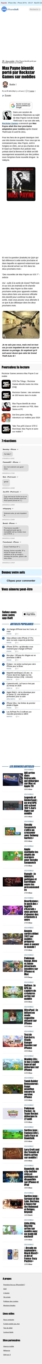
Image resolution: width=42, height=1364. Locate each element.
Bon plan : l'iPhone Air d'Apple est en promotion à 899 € (21, 656)
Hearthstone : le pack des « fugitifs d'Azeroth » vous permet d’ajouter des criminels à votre (31, 910)
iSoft (4, 1289)
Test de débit (7, 1328)
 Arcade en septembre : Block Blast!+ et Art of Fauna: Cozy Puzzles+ (31, 1255)
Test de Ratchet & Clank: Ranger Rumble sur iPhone (30, 1041)
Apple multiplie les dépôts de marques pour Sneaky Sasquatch (31, 856)
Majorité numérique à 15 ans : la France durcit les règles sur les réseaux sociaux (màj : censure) (19, 675)
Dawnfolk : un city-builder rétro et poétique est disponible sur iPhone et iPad (31, 1176)
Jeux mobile (10, 61)
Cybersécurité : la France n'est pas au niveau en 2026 (21, 685)
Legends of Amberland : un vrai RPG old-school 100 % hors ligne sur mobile (30, 805)
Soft (12, 9)
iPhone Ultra (12, 3)
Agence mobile (8, 1346)
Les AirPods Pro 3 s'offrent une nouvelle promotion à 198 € (19, 713)
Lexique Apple (8, 1332)
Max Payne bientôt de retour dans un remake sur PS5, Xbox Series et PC (25, 406)
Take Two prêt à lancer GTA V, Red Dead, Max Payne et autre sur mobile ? (25, 429)
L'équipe (6, 1293)
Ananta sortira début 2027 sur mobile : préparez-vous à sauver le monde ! (31, 939)
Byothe (12, 84)
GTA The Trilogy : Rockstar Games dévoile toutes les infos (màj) (25, 384)
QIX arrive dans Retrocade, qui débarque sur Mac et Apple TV (31, 780)
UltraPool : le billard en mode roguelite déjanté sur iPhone (31, 1017)
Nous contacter (8, 1320)
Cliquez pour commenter (21, 580)
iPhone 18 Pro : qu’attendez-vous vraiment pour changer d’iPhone (20, 648)
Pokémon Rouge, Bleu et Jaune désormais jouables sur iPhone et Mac (31, 966)
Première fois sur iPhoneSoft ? (14, 1285)
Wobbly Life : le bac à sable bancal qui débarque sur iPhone (31, 1064)
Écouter (8, 95)
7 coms (31, 91)
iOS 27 (30, 3)
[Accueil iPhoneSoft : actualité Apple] (3, 61)
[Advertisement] (21, 35)
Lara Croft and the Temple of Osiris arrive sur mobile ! (31, 1153)
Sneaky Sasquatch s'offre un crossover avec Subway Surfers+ (31, 831)
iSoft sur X (7, 1355)
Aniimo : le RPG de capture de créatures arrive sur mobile (30, 992)
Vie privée (6, 1297)
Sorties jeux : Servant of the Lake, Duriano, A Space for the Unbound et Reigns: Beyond (31, 1204)
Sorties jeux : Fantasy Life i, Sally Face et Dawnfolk (31, 1134)
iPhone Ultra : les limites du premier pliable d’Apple (21, 704)
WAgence (6, 1350)
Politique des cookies (10, 1301)
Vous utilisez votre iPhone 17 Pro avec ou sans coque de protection (20, 639)
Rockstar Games (10, 123)
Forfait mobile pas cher (11, 1324)
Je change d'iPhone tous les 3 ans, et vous (21, 630)
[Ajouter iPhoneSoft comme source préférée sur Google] (21, 105)
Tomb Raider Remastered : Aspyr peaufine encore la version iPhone (31, 1089)
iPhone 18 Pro (22, 3)
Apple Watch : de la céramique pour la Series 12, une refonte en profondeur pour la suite (21, 694)
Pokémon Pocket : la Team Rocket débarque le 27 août (31, 1113)
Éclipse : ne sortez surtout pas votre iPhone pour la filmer (21, 665)
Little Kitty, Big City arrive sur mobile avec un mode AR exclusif (31, 1230)
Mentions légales (9, 1305)
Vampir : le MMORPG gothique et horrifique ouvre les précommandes (31, 882)
